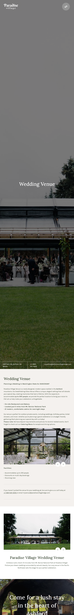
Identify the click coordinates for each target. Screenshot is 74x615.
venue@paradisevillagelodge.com (37, 493)
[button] (57, 464)
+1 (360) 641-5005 (10, 493)
